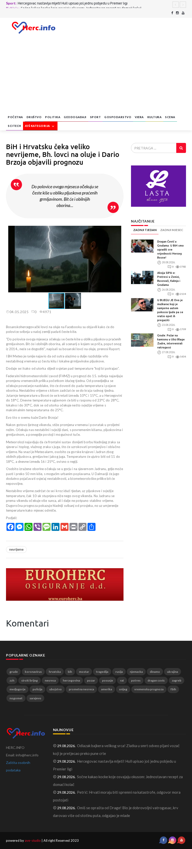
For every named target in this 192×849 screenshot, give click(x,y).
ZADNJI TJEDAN (144, 230)
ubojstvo (55, 689)
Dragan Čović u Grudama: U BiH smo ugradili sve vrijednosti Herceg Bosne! (170, 249)
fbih (173, 689)
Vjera (139, 117)
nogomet (16, 698)
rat (122, 680)
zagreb (176, 680)
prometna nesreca (81, 689)
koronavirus (33, 672)
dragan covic (156, 680)
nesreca (50, 680)
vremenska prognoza (149, 689)
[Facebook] (172, 13)
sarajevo (35, 698)
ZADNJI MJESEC (171, 230)
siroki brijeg (29, 680)
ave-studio (33, 840)
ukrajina (172, 672)
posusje (107, 680)
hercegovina (71, 680)
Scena (170, 117)
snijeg (123, 689)
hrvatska (55, 672)
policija (37, 689)
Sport (95, 117)
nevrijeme (16, 549)
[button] (119, 230)
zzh (12, 680)
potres (135, 680)
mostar (84, 672)
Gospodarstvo (117, 117)
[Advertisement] (96, 75)
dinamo (155, 672)
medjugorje (18, 689)
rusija (119, 672)
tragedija (102, 672)
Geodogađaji (75, 117)
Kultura (154, 117)
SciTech (14, 125)
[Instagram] (177, 13)
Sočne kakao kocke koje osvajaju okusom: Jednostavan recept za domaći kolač (81, 5)
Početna (15, 117)
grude (14, 672)
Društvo (34, 117)
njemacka (136, 672)
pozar (91, 680)
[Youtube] (183, 13)
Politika (52, 117)
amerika (106, 689)
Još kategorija (38, 125)
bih (70, 672)
